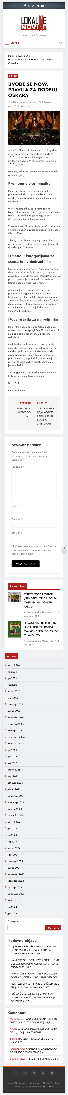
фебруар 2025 (15, 783)
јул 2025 (12, 750)
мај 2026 (12, 685)
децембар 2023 (16, 874)
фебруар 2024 (15, 861)
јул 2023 (12, 907)
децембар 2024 (16, 796)
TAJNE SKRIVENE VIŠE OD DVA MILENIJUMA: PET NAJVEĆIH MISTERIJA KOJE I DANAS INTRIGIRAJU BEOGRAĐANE (34, 950)
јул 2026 (12, 671)
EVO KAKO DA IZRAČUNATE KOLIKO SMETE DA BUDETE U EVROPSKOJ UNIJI (33, 1020)
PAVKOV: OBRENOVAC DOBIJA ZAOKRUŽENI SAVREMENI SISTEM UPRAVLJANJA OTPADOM (34, 975)
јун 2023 (12, 913)
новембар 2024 (16, 802)
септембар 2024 (16, 815)
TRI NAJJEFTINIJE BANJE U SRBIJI (42, 1059)
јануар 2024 (14, 868)
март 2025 (13, 776)
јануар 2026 (14, 711)
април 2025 (14, 769)
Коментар (18, 467)
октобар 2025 (15, 730)
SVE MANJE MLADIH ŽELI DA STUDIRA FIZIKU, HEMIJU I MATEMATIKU (33, 1030)
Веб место (17, 532)
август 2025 (14, 743)
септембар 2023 (16, 894)
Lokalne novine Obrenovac (24, 102)
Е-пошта (17, 519)
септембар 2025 (16, 737)
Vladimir (14, 1019)
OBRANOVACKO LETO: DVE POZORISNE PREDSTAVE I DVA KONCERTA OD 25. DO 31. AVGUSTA (41, 629)
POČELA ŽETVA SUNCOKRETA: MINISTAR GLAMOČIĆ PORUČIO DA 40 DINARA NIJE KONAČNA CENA (33, 997)
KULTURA (13, 76)
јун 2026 (12, 678)
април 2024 (14, 848)
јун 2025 (12, 756)
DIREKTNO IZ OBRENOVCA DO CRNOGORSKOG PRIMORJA (33, 1050)
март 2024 (13, 854)
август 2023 (14, 900)
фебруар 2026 (15, 704)
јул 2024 (12, 828)
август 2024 (14, 822)
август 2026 (14, 665)
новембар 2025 (16, 724)
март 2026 (13, 698)
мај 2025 (12, 763)
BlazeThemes (47, 1086)
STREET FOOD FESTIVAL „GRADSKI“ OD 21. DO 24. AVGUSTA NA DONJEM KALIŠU (41, 600)
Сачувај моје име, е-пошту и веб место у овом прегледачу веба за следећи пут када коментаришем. (34, 549)
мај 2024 (12, 841)
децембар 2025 (16, 717)
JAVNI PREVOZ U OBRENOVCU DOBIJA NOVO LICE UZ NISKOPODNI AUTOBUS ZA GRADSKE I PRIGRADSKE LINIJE (35, 963)
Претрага (13, 921)
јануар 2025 (14, 789)
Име (15, 506)
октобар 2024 (15, 809)
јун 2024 (12, 835)
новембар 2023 (16, 880)
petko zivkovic (17, 1059)
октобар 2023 (15, 887)
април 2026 (14, 691)
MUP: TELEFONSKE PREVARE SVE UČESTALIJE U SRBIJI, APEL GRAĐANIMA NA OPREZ (35, 985)
